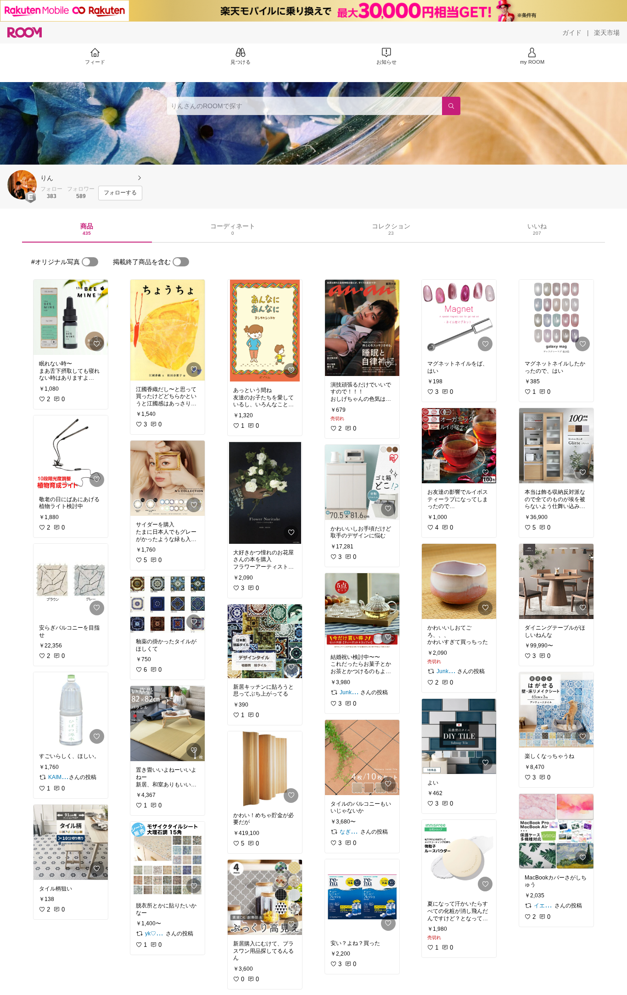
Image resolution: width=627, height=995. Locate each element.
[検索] (451, 106)
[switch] (90, 261)
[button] (22, 184)
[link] (71, 317)
